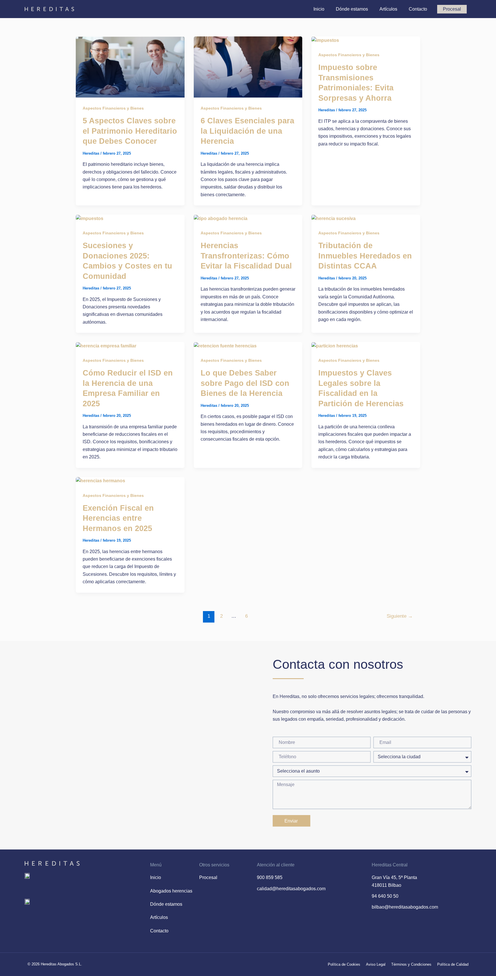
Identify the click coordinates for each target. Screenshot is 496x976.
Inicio (318, 9)
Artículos (388, 9)
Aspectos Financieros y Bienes (113, 108)
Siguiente (400, 616)
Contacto (418, 9)
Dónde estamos (352, 9)
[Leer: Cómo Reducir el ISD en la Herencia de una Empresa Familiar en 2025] (106, 345)
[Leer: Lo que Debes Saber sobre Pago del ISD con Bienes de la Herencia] (225, 345)
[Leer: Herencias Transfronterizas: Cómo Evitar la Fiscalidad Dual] (220, 218)
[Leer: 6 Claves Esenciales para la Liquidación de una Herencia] (248, 66)
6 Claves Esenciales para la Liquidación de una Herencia (247, 130)
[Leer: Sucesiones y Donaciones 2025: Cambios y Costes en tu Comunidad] (89, 218)
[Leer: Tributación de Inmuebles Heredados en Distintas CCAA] (333, 218)
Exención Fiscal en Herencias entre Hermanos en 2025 (118, 518)
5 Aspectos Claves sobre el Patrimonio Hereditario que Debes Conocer (130, 130)
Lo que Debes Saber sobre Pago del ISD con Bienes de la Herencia (245, 383)
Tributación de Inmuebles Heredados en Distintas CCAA (365, 255)
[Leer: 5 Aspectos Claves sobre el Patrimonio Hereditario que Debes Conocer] (130, 66)
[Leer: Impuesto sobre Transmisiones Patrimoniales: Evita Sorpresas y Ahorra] (325, 40)
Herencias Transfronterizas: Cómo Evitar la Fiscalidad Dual (246, 255)
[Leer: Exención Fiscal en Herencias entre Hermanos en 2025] (100, 480)
